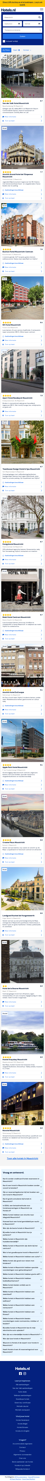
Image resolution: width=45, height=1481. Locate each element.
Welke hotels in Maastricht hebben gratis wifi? (21, 1274)
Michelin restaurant (22, 1410)
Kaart (15, 50)
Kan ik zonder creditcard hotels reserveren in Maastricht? (21, 1180)
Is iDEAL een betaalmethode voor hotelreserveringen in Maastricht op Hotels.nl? (17, 1208)
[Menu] (42, 9)
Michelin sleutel (22, 1406)
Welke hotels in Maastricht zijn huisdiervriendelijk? (15, 1240)
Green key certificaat (23, 1403)
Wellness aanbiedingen (22, 1395)
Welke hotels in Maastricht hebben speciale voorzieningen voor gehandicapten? (20, 1268)
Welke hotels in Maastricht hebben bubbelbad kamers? (17, 1279)
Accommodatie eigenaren (22, 1444)
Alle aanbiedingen (22, 1384)
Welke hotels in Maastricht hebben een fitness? (19, 1313)
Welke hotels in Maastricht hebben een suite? (21, 1256)
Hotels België (22, 1424)
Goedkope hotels (22, 1399)
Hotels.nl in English (22, 1431)
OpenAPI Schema (33, 1477)
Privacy (22, 1451)
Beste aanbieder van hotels (22, 1462)
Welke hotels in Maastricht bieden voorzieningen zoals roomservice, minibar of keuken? (21, 1321)
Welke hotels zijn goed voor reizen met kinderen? (18, 1262)
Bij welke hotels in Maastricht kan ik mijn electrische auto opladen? (19, 1329)
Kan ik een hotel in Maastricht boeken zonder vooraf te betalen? (21, 1186)
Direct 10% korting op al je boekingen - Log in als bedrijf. (22, 3)
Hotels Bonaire (22, 1427)
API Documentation (21, 1477)
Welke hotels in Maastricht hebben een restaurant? (19, 1306)
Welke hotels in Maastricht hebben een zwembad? (19, 1293)
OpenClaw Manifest (28, 1479)
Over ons (22, 1458)
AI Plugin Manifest (15, 1479)
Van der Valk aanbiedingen (22, 1388)
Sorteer (26, 50)
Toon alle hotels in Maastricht (22, 1158)
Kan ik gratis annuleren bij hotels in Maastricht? (17, 1200)
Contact (22, 1447)
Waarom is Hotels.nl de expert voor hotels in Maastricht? (21, 1344)
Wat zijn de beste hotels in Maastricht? (19, 1228)
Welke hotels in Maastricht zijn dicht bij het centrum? (20, 1247)
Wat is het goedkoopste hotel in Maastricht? (21, 1252)
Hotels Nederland (22, 1420)
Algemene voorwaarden (23, 1454)
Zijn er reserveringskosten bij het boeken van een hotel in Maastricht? (21, 1193)
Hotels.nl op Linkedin (22, 1465)
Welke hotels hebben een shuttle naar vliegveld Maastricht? (18, 1216)
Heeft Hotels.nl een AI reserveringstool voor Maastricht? (20, 1350)
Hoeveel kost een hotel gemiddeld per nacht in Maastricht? (21, 1222)
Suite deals (22, 1392)
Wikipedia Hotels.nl (22, 1469)
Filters (7, 50)
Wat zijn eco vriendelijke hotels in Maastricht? (21, 1334)
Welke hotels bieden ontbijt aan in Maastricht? (17, 1286)
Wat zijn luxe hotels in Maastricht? (17, 1338)
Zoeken (22, 36)
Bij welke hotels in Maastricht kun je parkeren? (17, 1233)
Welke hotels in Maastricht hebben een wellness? (19, 1299)
